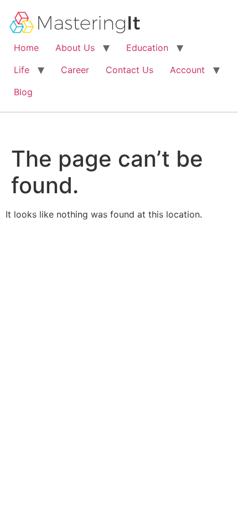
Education (147, 47)
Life (21, 69)
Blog (23, 91)
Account (187, 69)
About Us (75, 47)
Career (75, 69)
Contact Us (129, 69)
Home (26, 47)
